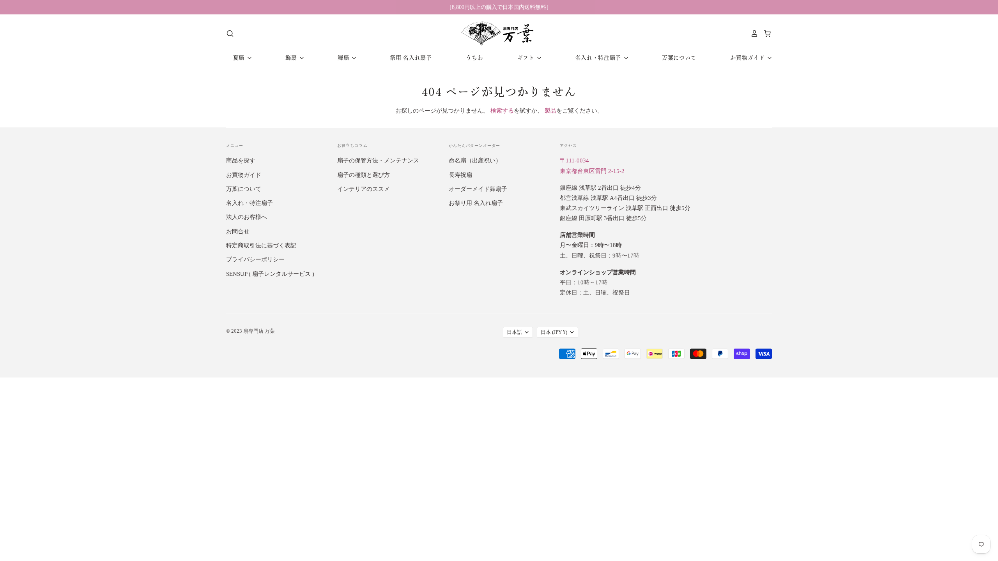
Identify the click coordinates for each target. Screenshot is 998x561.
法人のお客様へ (246, 217)
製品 (550, 111)
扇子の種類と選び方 (363, 175)
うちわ (474, 57)
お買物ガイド (748, 57)
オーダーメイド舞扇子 (478, 189)
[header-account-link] (752, 33)
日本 (554, 332)
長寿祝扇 (460, 175)
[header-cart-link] (765, 33)
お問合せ (238, 231)
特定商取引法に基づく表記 (261, 245)
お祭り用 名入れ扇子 (476, 203)
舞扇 (344, 57)
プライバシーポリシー (255, 259)
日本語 (514, 332)
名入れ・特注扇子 (599, 57)
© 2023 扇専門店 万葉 (250, 331)
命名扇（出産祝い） (475, 160)
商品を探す (240, 160)
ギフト (526, 57)
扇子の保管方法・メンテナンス (378, 160)
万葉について (679, 57)
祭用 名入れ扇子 (411, 57)
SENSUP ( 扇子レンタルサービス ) (270, 274)
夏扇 (239, 57)
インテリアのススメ (363, 189)
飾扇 (292, 57)
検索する (502, 111)
